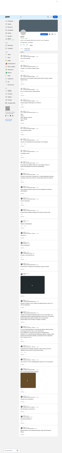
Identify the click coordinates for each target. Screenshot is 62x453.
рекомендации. (8, 120)
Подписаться (44, 34)
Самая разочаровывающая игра (29, 264)
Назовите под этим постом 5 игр (29, 66)
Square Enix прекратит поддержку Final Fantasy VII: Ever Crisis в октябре (29, 56)
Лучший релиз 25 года (27, 253)
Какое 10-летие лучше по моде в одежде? (29, 174)
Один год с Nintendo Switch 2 (28, 428)
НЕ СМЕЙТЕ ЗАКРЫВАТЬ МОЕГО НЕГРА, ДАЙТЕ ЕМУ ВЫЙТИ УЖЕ (29, 369)
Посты (21, 48)
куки (12, 450)
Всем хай (25, 243)
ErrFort (24, 55)
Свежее (22, 52)
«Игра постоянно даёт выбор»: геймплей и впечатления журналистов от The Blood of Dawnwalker (29, 151)
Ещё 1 (31, 45)
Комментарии (27, 48)
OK (17, 450)
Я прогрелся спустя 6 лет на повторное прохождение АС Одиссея (29, 397)
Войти (55, 17)
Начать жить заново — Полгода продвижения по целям (29, 233)
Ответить (22, 61)
